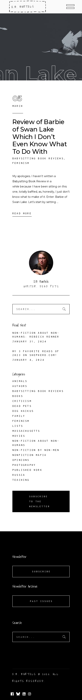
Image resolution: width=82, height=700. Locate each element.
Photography (24, 465)
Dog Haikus (23, 411)
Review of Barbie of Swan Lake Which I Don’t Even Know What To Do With (39, 136)
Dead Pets (22, 406)
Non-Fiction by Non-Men (35, 450)
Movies (18, 435)
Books (17, 396)
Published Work (27, 470)
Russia (18, 474)
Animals (19, 381)
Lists (17, 425)
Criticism (22, 401)
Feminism (21, 163)
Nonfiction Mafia (29, 455)
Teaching (21, 479)
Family (18, 416)
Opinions (21, 460)
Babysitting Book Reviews (38, 158)
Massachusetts (26, 430)
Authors (19, 386)
